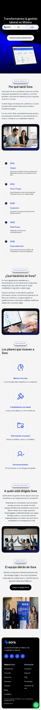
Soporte (27, 673)
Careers (7, 686)
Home (6, 665)
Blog (6, 690)
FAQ (25, 677)
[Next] (35, 613)
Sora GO (7, 673)
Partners (7, 682)
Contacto (27, 669)
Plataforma (8, 669)
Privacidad (28, 682)
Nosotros (7, 677)
